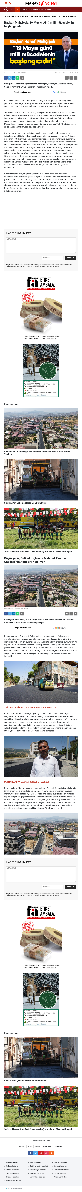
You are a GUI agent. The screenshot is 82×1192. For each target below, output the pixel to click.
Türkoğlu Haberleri (13, 1173)
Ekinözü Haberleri (60, 1166)
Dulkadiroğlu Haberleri (38, 1170)
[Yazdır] (22, 78)
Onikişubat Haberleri (61, 1170)
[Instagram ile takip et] (46, 1153)
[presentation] (12, 9)
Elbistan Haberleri (60, 1162)
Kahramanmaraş (22, 16)
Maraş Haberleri (12, 1162)
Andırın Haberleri (12, 1170)
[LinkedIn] (13, 78)
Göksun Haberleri (12, 1166)
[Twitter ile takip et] (35, 1153)
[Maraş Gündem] (41, 3)
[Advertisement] (41, 211)
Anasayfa (10, 16)
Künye (30, 1146)
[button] (67, 78)
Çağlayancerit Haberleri (39, 1166)
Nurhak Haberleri (60, 1173)
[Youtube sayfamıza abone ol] (41, 1153)
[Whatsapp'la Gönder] (17, 78)
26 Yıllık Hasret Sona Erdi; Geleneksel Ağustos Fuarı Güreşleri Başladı (45, 9)
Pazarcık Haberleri (37, 1173)
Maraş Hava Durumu (13, 1181)
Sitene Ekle (58, 1146)
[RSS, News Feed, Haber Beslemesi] (51, 1153)
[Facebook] (6, 78)
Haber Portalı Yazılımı (15, 1189)
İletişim (37, 1146)
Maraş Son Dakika (60, 1177)
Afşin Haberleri (35, 1162)
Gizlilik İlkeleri (47, 1146)
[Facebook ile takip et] (30, 1153)
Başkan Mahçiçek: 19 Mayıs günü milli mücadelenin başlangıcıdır (53, 16)
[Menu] (6, 3)
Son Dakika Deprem (37, 1177)
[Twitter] (10, 78)
